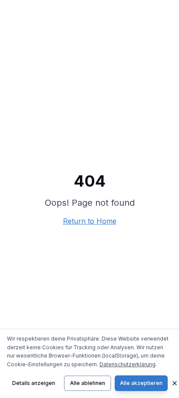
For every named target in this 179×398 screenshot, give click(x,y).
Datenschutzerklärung (127, 364)
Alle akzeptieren (141, 383)
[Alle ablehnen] (174, 383)
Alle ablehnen (87, 383)
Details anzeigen (33, 383)
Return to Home (89, 221)
